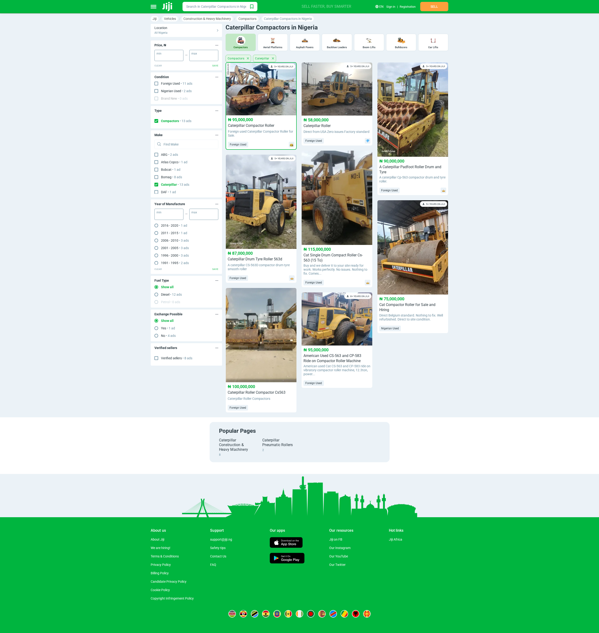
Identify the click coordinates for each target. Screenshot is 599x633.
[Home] (167, 6)
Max (194, 53)
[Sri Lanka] (322, 614)
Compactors (176, 121)
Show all (167, 287)
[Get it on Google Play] (287, 559)
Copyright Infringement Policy (172, 598)
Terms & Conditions (165, 556)
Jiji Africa (395, 539)
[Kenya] (232, 614)
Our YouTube (338, 556)
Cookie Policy (160, 590)
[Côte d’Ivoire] (299, 614)
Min (159, 53)
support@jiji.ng (221, 539)
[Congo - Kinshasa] (333, 614)
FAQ (213, 565)
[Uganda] (243, 614)
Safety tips (218, 548)
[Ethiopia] (277, 614)
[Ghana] (266, 614)
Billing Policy (160, 573)
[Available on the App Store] (286, 543)
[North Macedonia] (367, 614)
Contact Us (218, 556)
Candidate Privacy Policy (168, 581)
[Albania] (355, 614)
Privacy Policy (161, 565)
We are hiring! (160, 548)
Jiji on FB (335, 539)
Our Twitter (337, 565)
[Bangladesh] (310, 614)
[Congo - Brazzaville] (344, 614)
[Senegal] (288, 614)
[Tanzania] (254, 614)
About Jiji (157, 539)
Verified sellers (176, 358)
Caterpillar (262, 58)
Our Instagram (340, 548)
